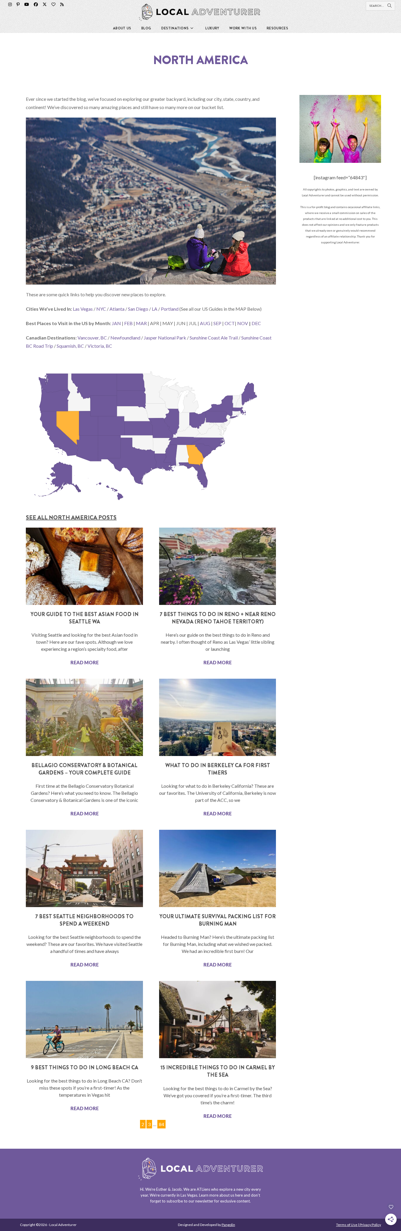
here (239, 1195)
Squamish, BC (70, 346)
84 (161, 1123)
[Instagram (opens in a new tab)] (10, 4)
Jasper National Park (165, 337)
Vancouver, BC (92, 337)
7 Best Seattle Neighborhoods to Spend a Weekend (84, 920)
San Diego (138, 309)
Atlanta (116, 309)
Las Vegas (83, 309)
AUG (205, 323)
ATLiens (203, 1189)
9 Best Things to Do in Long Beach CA (84, 1067)
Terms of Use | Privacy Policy (358, 1224)
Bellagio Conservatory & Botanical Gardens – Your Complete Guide (84, 769)
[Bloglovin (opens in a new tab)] (53, 4)
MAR (141, 323)
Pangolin (228, 1224)
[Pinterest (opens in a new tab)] (18, 4)
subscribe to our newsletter (189, 1201)
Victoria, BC (99, 346)
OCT (230, 323)
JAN (116, 323)
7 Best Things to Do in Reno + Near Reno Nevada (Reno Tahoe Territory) (218, 618)
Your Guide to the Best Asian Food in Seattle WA (85, 618)
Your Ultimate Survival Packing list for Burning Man (217, 920)
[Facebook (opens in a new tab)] (35, 4)
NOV (242, 323)
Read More (84, 662)
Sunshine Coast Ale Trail (214, 337)
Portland (169, 309)
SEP (217, 323)
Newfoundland (125, 337)
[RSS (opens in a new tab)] (62, 4)
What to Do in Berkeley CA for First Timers (217, 769)
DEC (256, 323)
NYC (101, 309)
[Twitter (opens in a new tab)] (44, 4)
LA (154, 309)
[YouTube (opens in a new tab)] (26, 4)
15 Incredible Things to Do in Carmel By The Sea (217, 1071)
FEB (128, 323)
